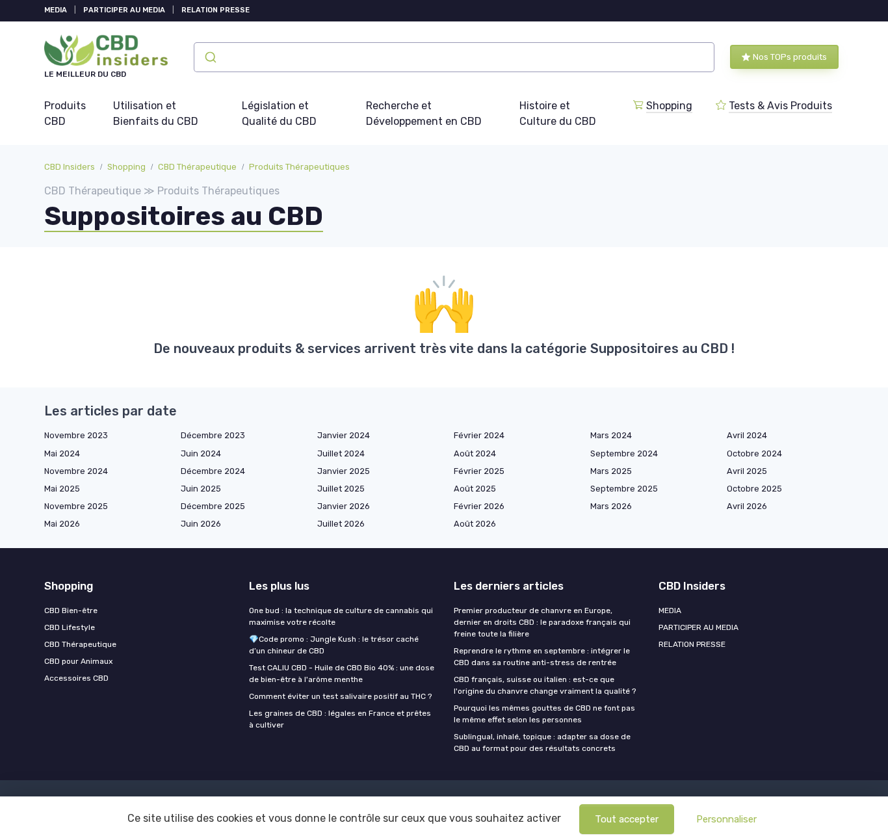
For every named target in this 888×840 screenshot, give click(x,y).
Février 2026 (479, 506)
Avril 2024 (747, 435)
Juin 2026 (201, 524)
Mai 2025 (62, 488)
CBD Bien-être (71, 610)
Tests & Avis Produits (780, 105)
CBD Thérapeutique (197, 167)
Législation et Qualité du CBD (279, 113)
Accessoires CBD (76, 678)
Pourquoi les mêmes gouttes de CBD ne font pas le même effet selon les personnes (544, 713)
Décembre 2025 (213, 506)
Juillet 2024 (341, 453)
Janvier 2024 (343, 435)
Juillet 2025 (341, 488)
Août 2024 (475, 453)
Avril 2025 (747, 471)
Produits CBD (65, 113)
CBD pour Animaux (78, 661)
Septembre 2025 (624, 488)
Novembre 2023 (76, 435)
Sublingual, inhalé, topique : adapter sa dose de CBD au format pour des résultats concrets (542, 742)
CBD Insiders (69, 167)
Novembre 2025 (76, 506)
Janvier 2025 (343, 471)
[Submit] (209, 57)
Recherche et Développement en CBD (424, 113)
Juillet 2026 (341, 524)
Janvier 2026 (343, 506)
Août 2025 (475, 488)
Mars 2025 (611, 471)
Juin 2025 (201, 488)
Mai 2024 (62, 453)
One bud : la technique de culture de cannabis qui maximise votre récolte (341, 616)
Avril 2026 (747, 506)
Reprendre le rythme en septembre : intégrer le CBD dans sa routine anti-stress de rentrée (542, 656)
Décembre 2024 (213, 471)
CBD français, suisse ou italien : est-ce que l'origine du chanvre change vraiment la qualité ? (545, 685)
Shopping (669, 105)
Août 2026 (475, 524)
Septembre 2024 (624, 453)
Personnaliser (726, 819)
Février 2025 (479, 471)
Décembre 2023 (213, 435)
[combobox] (454, 57)
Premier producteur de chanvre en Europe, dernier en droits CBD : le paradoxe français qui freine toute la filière (542, 622)
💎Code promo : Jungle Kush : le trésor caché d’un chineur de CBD (334, 645)
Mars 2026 (611, 506)
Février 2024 (479, 435)
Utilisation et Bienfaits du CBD (155, 113)
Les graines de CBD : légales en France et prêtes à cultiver (340, 719)
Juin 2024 (201, 453)
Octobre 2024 (754, 453)
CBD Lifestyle (69, 627)
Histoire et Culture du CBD (557, 113)
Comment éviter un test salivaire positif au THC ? (340, 696)
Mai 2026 (62, 524)
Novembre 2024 (76, 471)
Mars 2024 (611, 435)
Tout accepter (627, 819)
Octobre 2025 (754, 488)
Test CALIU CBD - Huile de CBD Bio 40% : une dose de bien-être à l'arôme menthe (341, 673)
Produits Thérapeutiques (299, 167)
